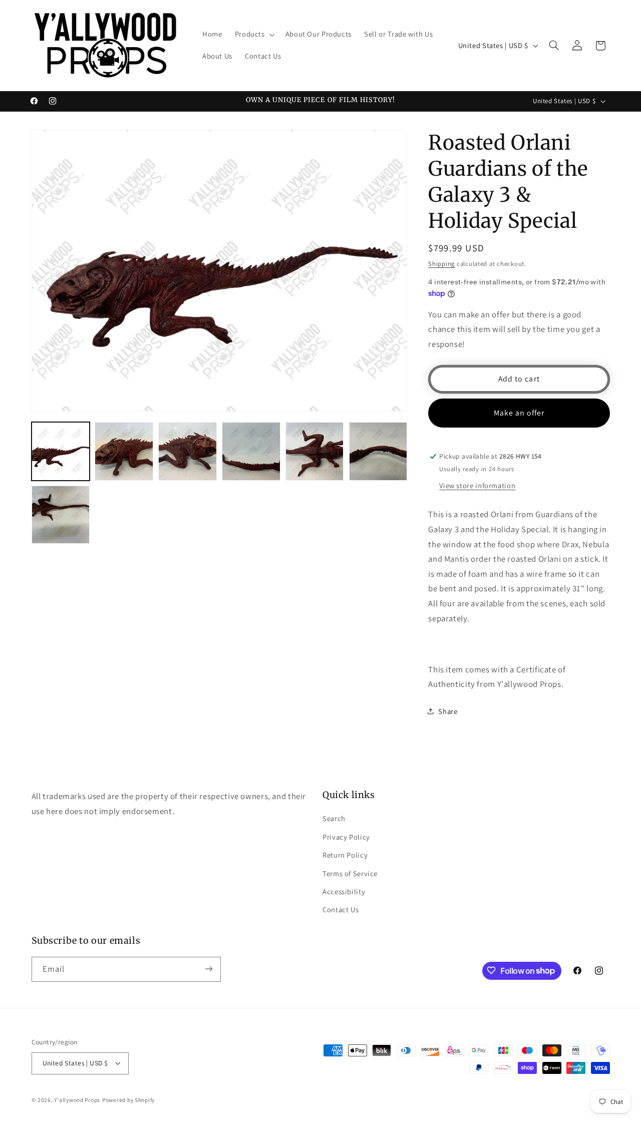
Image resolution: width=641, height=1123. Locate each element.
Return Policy (345, 855)
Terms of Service (350, 873)
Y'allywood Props (77, 1099)
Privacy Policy (346, 836)
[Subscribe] (208, 969)
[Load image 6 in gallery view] (378, 451)
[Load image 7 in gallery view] (61, 515)
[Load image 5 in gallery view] (314, 451)
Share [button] (447, 711)
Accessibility (344, 891)
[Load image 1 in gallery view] (61, 451)
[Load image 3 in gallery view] (187, 451)
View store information (477, 485)
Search (334, 818)
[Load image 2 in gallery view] (124, 451)
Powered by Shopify (128, 1099)
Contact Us (341, 909)
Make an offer (519, 413)
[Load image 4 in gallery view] (251, 451)
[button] (253, 35)
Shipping (441, 263)
